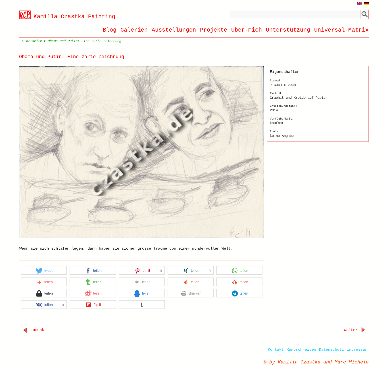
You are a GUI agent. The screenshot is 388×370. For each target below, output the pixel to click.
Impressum (357, 350)
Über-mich (246, 30)
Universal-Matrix (341, 30)
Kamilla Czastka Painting (74, 16)
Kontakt (276, 350)
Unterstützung (288, 30)
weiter (352, 330)
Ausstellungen (174, 30)
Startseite (32, 41)
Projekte (213, 30)
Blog (109, 30)
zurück (36, 330)
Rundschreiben (301, 350)
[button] (43, 270)
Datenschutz (331, 350)
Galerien (134, 30)
